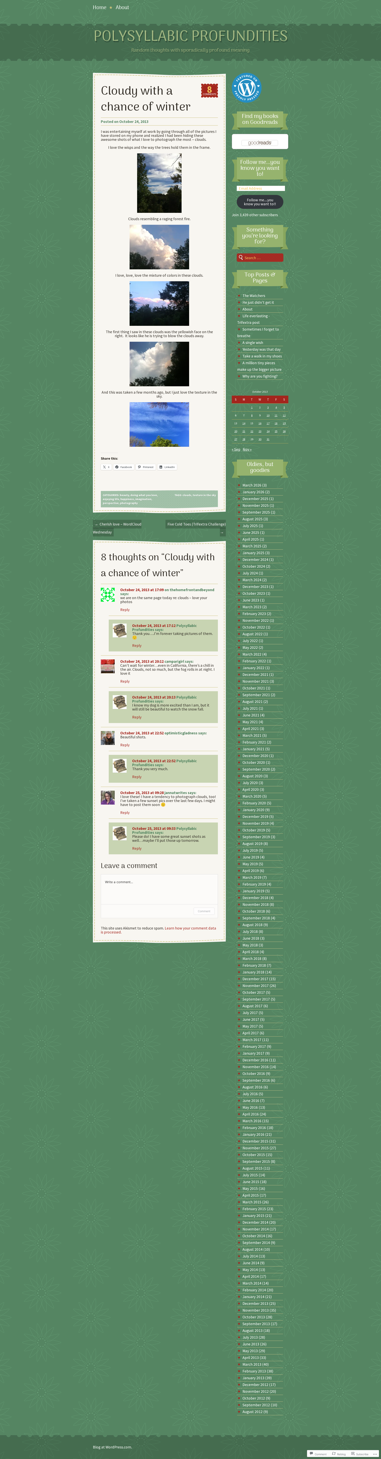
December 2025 (255, 498)
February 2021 (254, 742)
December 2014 (255, 1222)
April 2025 (250, 539)
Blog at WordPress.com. (112, 1447)
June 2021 (250, 715)
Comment (204, 911)
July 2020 (250, 782)
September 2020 (256, 769)
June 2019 (250, 857)
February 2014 (254, 1290)
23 (260, 431)
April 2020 (250, 789)
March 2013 (251, 1364)
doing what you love (143, 495)
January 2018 (253, 972)
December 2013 (255, 1303)
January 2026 (253, 492)
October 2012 (253, 1398)
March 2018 (251, 958)
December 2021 (255, 674)
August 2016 (252, 1087)
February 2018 (254, 965)
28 (243, 439)
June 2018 (250, 938)
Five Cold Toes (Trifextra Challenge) (196, 528)
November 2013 (255, 1310)
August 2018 (252, 924)
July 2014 (250, 1256)
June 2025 (250, 532)
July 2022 (250, 640)
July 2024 (250, 573)
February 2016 (254, 1127)
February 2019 (254, 884)
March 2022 (251, 654)
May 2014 (250, 1269)
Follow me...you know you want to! (260, 168)
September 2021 (256, 694)
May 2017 (250, 1026)
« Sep (236, 449)
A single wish (252, 342)
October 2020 (253, 762)
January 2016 (253, 1134)
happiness (127, 499)
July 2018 (250, 931)
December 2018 (255, 897)
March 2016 (251, 1120)
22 (251, 431)
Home (99, 8)
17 (268, 423)
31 (268, 439)
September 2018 (256, 918)
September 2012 (256, 1405)
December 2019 (255, 816)
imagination (143, 499)
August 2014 (252, 1249)
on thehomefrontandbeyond (189, 589)
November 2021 (255, 681)
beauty (124, 495)
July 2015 (250, 1175)
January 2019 (253, 891)
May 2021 (250, 721)
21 (243, 431)
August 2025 (252, 519)
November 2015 (255, 1148)
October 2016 (253, 1073)
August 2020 (252, 776)
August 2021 (252, 701)
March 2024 (251, 579)
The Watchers (253, 295)
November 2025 (255, 505)
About (122, 8)
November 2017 (255, 985)
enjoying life (111, 499)
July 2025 (250, 525)
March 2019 (251, 877)
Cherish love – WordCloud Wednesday (117, 528)
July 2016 (250, 1093)
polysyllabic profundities (190, 37)
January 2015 (253, 1215)
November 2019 (255, 823)
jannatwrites (176, 792)
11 (276, 415)
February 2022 (254, 661)
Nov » (247, 449)
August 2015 (252, 1168)
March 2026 (251, 485)
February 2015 (254, 1208)
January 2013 (253, 1377)
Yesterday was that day (261, 349)
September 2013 (256, 1323)
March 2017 (251, 1039)
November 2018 (255, 904)
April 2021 (250, 728)
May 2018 (250, 945)
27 (235, 439)
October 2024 (253, 566)
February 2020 (254, 803)
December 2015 (255, 1141)
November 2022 (255, 620)
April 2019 (250, 870)
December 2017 (255, 978)
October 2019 (253, 830)
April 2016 (250, 1114)
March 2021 (251, 735)
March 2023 (251, 606)
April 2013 (250, 1357)
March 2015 (251, 1202)
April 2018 (250, 951)
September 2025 (256, 512)
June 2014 (250, 1262)
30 (260, 439)
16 (260, 423)
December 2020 (255, 755)
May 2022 (250, 647)
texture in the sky (204, 495)
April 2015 (250, 1195)
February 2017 (254, 1046)
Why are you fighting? (260, 376)
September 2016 (256, 1080)
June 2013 (250, 1344)
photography (129, 503)
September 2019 (256, 836)
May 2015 (250, 1188)
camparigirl (174, 661)
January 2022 (253, 667)
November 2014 (255, 1229)
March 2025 (251, 546)
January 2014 (253, 1296)
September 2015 (256, 1161)
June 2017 (250, 1019)
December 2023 (255, 586)
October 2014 (253, 1235)
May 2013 (250, 1350)
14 (243, 423)
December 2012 (255, 1384)
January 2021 (253, 749)
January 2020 (253, 809)
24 (268, 431)
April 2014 (250, 1276)
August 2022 (252, 634)
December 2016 (255, 1060)
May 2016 (250, 1107)
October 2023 (253, 593)
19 (284, 423)
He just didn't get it (258, 302)
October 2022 (253, 627)
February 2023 (254, 613)
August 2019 (252, 843)
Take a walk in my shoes (262, 356)
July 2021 (250, 708)
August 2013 (252, 1330)
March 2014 (251, 1283)
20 (235, 431)
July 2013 (250, 1337)
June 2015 (250, 1181)
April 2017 (250, 1033)
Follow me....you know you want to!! (260, 202)
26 (284, 431)
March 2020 (251, 796)
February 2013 (254, 1371)
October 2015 (253, 1154)
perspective (111, 503)
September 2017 (256, 999)
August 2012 (252, 1411)
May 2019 (250, 863)
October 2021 (253, 688)
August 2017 (252, 1005)
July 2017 (250, 1012)
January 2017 (253, 1053)
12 (284, 415)
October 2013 (253, 1317)
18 (276, 423)
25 (276, 431)
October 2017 (253, 992)
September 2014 (256, 1242)
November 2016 (255, 1066)
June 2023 (250, 600)
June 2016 (250, 1100)
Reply (125, 609)
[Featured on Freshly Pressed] (247, 101)
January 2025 (253, 552)
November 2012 (255, 1391)
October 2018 (253, 911)
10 (268, 415)
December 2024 (255, 559)
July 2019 (250, 850)
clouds (187, 495)
